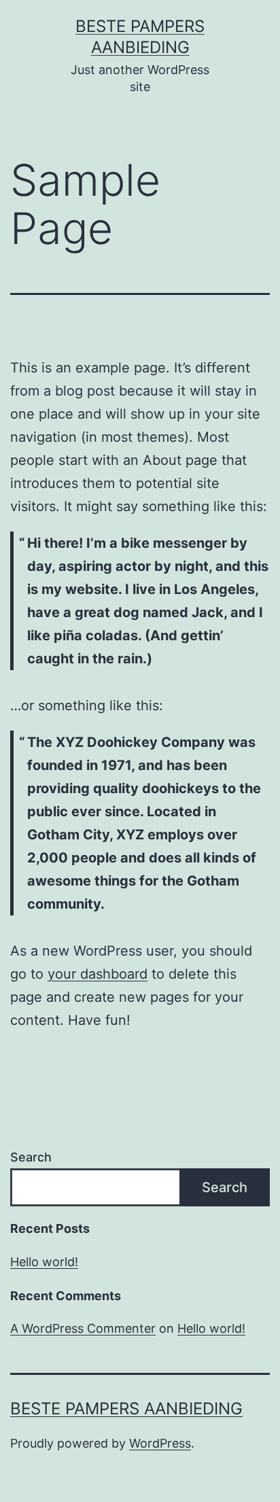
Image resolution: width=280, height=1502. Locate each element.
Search (31, 1157)
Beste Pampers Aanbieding (126, 1408)
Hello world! (44, 1262)
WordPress (160, 1443)
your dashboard (97, 974)
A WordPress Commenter (83, 1328)
